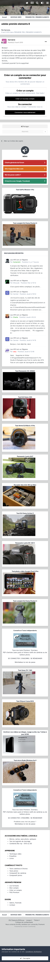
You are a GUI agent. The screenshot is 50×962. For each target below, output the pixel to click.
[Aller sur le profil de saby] (7, 350)
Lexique (12, 905)
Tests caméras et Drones (18, 868)
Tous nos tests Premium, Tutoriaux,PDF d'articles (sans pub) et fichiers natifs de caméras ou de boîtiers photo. (25, 652)
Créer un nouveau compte (25, 99)
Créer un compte (15, 890)
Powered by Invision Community (25, 926)
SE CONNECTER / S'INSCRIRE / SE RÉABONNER (25, 658)
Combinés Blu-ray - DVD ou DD (20, 843)
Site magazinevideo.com (14, 169)
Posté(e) (15, 42)
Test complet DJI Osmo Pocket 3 (25, 601)
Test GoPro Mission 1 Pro (25, 190)
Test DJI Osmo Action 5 (25, 513)
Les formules (14, 886)
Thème (36, 920)
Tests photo (13, 871)
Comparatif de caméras (17, 873)
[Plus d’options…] (45, 41)
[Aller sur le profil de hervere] (4, 41)
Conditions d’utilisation (33, 952)
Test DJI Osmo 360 (25, 397)
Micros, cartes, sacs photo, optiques (22, 839)
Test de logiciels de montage (19, 841)
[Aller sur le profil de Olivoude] (7, 282)
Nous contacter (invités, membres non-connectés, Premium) (25, 924)
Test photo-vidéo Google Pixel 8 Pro (25, 571)
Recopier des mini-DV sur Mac (25, 485)
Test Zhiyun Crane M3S (25, 701)
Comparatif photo (15, 875)
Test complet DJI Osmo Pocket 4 (25, 223)
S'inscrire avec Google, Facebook (17, 181)
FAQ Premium (14, 892)
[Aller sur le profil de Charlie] (7, 316)
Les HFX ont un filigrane (19, 260)
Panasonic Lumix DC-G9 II (25, 543)
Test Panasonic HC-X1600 (25, 371)
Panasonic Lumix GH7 (25, 456)
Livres (11, 858)
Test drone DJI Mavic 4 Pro (25, 425)
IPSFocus (21, 920)
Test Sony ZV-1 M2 (25, 670)
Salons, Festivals (15, 903)
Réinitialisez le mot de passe (25, 662)
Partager (25, 126)
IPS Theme (12, 920)
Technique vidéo (15, 854)
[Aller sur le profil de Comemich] (7, 261)
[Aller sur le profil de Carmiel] (7, 293)
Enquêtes (12, 856)
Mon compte (14, 888)
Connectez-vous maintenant (25, 112)
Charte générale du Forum (14, 162)
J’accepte (26, 958)
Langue (28, 920)
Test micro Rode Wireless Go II (25, 760)
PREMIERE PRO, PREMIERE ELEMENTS (28, 32)
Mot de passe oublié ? (13, 175)
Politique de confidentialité (24, 922)
